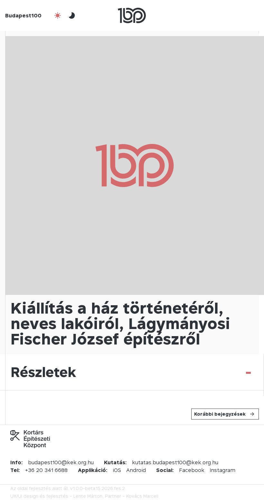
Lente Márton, (88, 496)
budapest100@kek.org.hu (61, 462)
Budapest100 (23, 15)
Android (136, 470)
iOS (117, 470)
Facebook (191, 470)
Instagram (222, 470)
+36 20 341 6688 (46, 470)
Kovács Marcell (142, 496)
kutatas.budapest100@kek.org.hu (175, 462)
